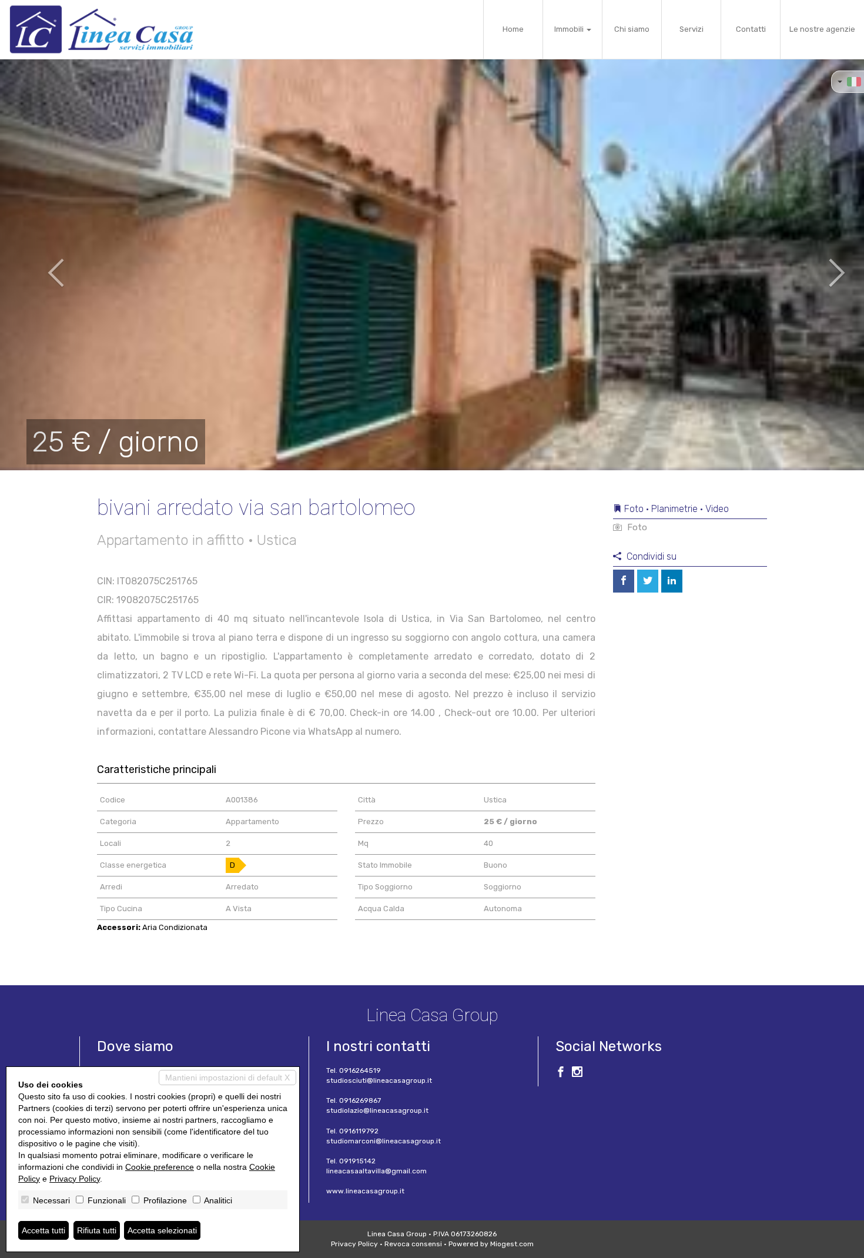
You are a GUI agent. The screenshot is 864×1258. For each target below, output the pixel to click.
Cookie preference (159, 1167)
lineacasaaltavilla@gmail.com (376, 1171)
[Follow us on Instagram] (577, 1073)
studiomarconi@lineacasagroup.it (383, 1141)
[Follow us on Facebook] (560, 1073)
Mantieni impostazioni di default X (227, 1077)
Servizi (691, 29)
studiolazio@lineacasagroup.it (377, 1110)
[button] (43, 264)
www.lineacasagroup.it (365, 1191)
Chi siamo (631, 29)
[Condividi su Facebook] (623, 581)
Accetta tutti (43, 1230)
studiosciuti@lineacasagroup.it (379, 1080)
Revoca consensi (413, 1244)
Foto (636, 527)
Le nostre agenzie (822, 29)
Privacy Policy (354, 1244)
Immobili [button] (569, 29)
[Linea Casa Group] (101, 29)
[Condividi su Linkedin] (671, 581)
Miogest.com (512, 1244)
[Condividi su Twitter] (647, 581)
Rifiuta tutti (96, 1230)
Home (513, 29)
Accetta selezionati (162, 1230)
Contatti (751, 29)
